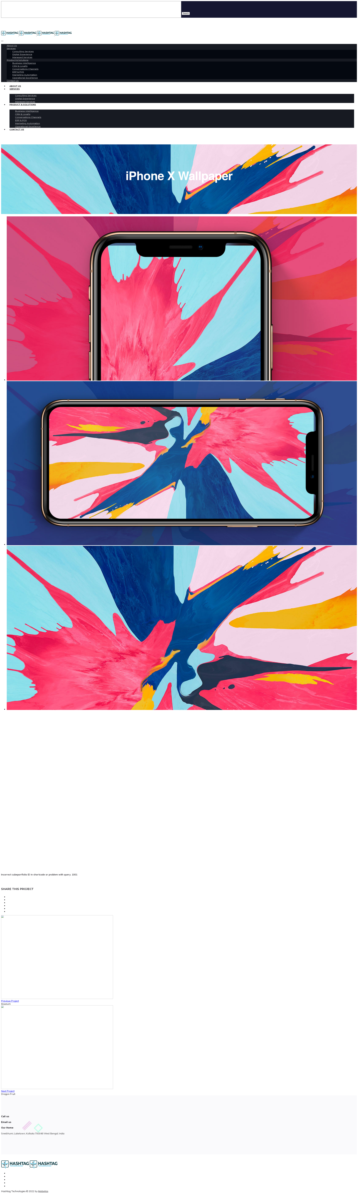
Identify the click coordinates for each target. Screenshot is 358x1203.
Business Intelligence (24, 63)
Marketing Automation (24, 75)
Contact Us (17, 129)
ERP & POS (18, 72)
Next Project (8, 1091)
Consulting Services (23, 51)
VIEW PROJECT (9, 828)
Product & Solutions (17, 60)
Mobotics (43, 1191)
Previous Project (10, 1000)
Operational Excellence (25, 77)
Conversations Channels (25, 69)
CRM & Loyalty (20, 66)
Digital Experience (22, 54)
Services (11, 48)
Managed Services (22, 57)
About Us (12, 45)
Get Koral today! (9, 758)
